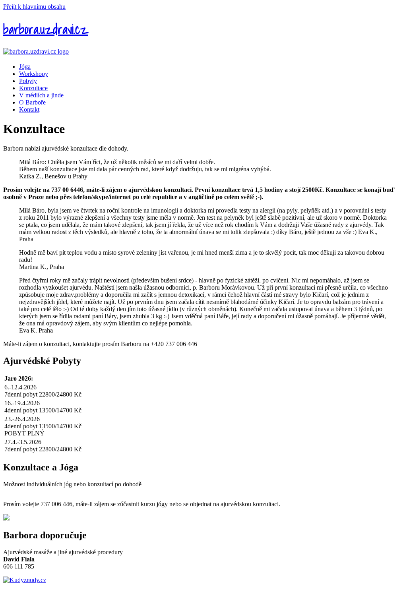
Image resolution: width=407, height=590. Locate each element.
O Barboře (32, 102)
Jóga (25, 66)
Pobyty (28, 80)
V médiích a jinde (41, 95)
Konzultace (33, 88)
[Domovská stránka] (36, 51)
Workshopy (33, 73)
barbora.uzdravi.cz (45, 29)
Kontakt (29, 109)
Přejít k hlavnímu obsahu (34, 6)
